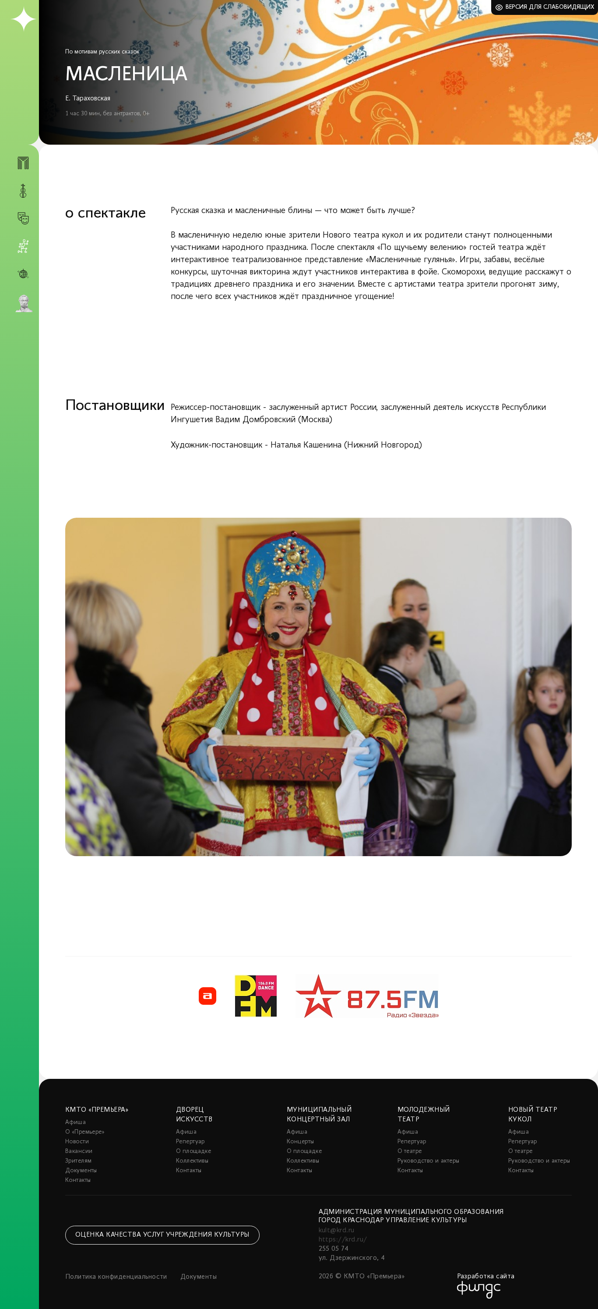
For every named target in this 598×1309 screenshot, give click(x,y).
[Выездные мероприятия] (23, 274)
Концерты (300, 1141)
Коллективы (192, 1161)
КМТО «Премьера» (96, 1109)
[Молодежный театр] (23, 218)
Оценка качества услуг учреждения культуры (162, 1234)
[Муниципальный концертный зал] (23, 191)
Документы (81, 1170)
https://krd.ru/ (343, 1239)
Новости (77, 1141)
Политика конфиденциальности (116, 1277)
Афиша (75, 1122)
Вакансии (78, 1151)
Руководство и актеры (428, 1161)
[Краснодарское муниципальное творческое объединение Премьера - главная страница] (23, 19)
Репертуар (190, 1141)
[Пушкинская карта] (23, 303)
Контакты (78, 1180)
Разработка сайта (486, 1276)
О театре (409, 1151)
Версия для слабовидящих (550, 7)
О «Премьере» (85, 1132)
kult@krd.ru (337, 1230)
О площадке (193, 1151)
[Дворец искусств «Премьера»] (23, 166)
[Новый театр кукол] (23, 246)
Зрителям (78, 1161)
